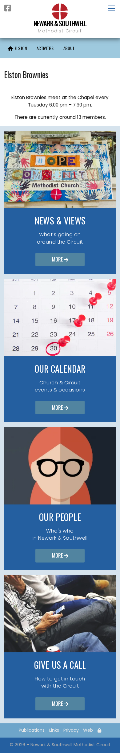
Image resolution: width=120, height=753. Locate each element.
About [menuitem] (68, 48)
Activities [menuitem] (45, 48)
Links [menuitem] (54, 730)
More (60, 259)
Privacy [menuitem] (71, 730)
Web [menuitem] (88, 730)
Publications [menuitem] (32, 730)
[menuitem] (17, 48)
